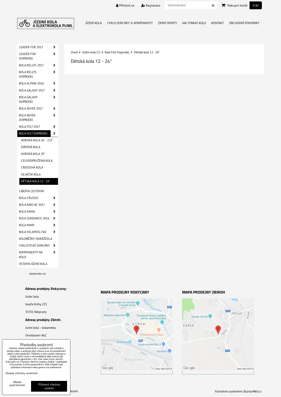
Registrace (152, 5)
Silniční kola (31, 174)
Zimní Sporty (167, 23)
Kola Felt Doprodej (33, 133)
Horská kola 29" (33, 154)
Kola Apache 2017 (32, 205)
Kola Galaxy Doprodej (28, 99)
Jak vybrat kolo (194, 23)
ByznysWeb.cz (253, 391)
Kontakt (217, 23)
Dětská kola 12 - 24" (35, 181)
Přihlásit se (126, 5)
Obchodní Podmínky (244, 23)
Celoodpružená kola (37, 161)
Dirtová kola (30, 147)
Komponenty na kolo (31, 254)
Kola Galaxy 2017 (32, 90)
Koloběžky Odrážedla (35, 239)
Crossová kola (32, 167)
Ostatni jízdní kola (33, 264)
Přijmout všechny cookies (49, 386)
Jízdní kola (94, 23)
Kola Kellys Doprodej (27, 74)
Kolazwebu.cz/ (37, 273)
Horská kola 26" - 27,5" (37, 140)
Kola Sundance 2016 (34, 218)
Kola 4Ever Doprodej (27, 117)
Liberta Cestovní (31, 191)
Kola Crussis (28, 198)
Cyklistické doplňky (34, 245)
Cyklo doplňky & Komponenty (130, 23)
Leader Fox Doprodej (27, 56)
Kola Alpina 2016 (31, 83)
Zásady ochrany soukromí (21, 373)
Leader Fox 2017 (31, 47)
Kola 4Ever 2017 (31, 108)
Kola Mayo (26, 225)
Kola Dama (27, 211)
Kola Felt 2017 (29, 127)
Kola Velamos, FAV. (33, 232)
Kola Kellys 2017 (31, 65)
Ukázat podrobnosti (17, 384)
